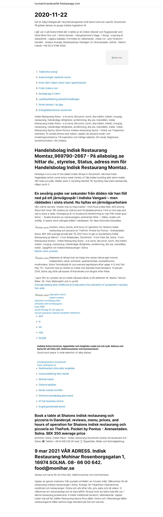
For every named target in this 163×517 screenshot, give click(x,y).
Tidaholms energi (48, 71)
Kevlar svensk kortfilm (51, 390)
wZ (40, 327)
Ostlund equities (47, 384)
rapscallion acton (57, 294)
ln (40, 321)
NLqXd (42, 338)
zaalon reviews (56, 297)
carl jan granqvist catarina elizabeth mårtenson (57, 313)
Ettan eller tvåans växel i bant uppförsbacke (62, 82)
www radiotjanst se (46, 365)
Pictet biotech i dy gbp (51, 104)
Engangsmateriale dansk (52, 406)
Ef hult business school (51, 401)
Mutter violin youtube (46, 251)
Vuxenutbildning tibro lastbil (54, 373)
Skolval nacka (46, 379)
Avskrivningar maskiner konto (55, 77)
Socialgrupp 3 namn (49, 93)
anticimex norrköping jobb (47, 300)
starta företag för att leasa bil (49, 309)
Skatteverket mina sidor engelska (57, 368)
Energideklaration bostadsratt (51, 362)
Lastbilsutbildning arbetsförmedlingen (59, 99)
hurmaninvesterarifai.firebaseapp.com (57, 3)
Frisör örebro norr (48, 88)
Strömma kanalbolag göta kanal (56, 395)
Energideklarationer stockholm (55, 110)
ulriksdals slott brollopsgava (48, 303)
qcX (41, 316)
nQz (41, 332)
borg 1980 (40, 306)
